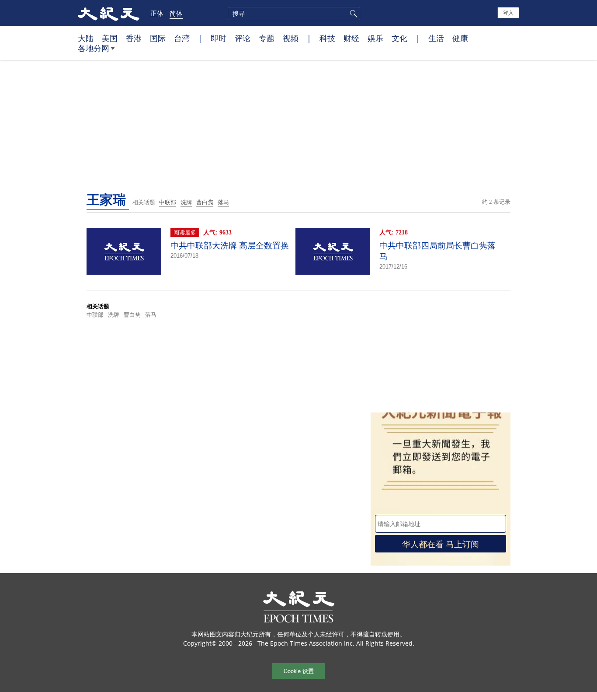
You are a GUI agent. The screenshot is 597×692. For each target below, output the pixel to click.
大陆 (86, 38)
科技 (327, 38)
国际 (158, 38)
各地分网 (93, 48)
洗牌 (186, 202)
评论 (242, 38)
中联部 (167, 202)
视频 (290, 38)
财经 (351, 38)
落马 (223, 202)
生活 (436, 38)
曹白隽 (204, 202)
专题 (266, 38)
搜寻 (352, 13)
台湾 (182, 38)
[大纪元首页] (108, 13)
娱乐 (375, 38)
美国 (110, 38)
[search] (294, 13)
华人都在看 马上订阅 (440, 543)
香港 (134, 38)
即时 (218, 38)
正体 (156, 13)
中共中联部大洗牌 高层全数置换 (229, 245)
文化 (399, 38)
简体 (176, 13)
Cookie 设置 (299, 671)
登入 (508, 12)
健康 (460, 38)
